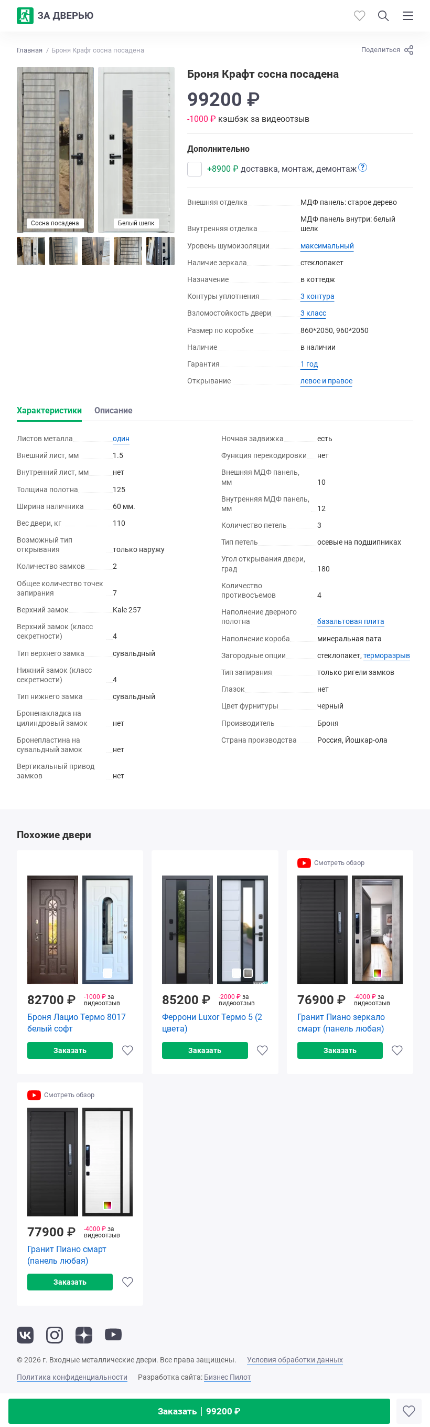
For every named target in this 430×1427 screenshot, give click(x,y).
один (121, 438)
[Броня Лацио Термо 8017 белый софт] (80, 930)
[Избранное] (360, 15)
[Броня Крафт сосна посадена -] (31, 251)
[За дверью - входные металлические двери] (55, 15)
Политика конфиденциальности (72, 1377)
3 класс (313, 313)
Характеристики (49, 410)
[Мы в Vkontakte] (25, 1335)
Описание (113, 410)
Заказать (199, 1411)
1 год (309, 364)
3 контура (317, 296)
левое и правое (326, 381)
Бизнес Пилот (227, 1377)
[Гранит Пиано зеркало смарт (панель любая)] (350, 930)
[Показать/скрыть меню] (408, 15)
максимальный (327, 246)
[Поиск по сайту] (383, 15)
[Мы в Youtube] (113, 1335)
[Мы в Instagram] (54, 1335)
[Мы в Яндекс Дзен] (84, 1335)
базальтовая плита (350, 621)
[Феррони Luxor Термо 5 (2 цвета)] (214, 930)
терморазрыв (386, 655)
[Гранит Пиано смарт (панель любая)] (80, 1162)
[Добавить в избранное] (409, 1411)
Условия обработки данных (295, 1360)
